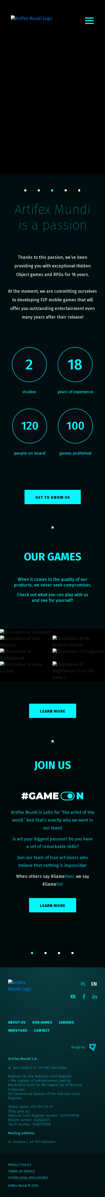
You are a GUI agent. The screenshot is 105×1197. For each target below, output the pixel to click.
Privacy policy (20, 1165)
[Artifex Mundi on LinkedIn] (94, 996)
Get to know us (52, 497)
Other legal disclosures (28, 1178)
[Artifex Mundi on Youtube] (73, 996)
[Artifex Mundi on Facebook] (84, 996)
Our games (42, 1022)
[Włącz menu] (89, 21)
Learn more (52, 711)
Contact (42, 1030)
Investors (17, 1030)
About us (17, 1022)
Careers (66, 1022)
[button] (26, 191)
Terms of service (21, 1171)
